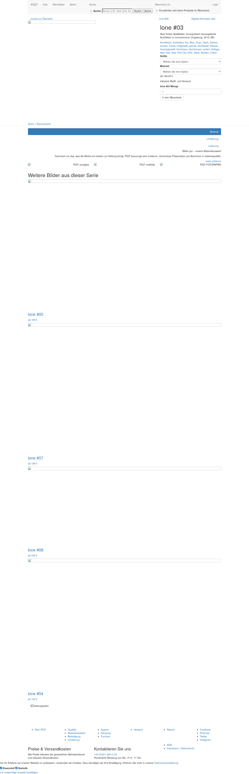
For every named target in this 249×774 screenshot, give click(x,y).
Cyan (198, 42)
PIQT (34, 4)
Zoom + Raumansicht (39, 124)
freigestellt (182, 45)
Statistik (23, 768)
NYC (190, 52)
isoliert (206, 49)
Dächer (213, 42)
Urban (213, 52)
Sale (45, 4)
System (105, 729)
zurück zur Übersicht (41, 18)
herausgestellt (167, 49)
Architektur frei (180, 42)
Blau (192, 42)
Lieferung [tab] (213, 146)
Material (164, 66)
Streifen (205, 52)
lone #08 (164, 18)
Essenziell (9, 768)
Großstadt (203, 45)
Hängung (106, 733)
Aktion (73, 4)
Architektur (165, 42)
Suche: (97, 11)
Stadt (196, 52)
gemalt (192, 45)
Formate (105, 736)
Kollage (215, 49)
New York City (179, 52)
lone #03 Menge (169, 86)
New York (165, 52)
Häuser (214, 45)
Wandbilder (59, 4)
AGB (169, 745)
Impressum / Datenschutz (180, 748)
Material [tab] (214, 131)
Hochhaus (182, 49)
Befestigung (74, 736)
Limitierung (74, 739)
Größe (163, 56)
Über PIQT (40, 729)
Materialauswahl (76, 733)
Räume (171, 729)
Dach (205, 42)
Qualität (72, 729)
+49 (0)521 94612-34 (105, 754)
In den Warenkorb (171, 97)
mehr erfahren (213, 161)
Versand (138, 729)
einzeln (164, 45)
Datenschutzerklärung (166, 763)
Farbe (172, 45)
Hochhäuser (195, 49)
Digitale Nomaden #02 (203, 18)
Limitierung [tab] (213, 138)
